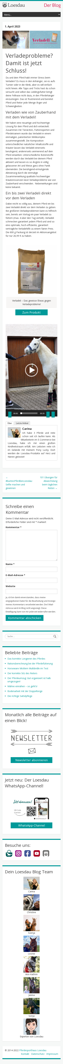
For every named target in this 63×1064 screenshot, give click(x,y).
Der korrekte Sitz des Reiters (22, 673)
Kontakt (25, 1053)
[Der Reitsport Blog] (31, 4)
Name (10, 564)
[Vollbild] (53, 414)
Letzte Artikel (22, 423)
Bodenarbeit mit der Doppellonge (24, 691)
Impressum (52, 1053)
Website (10, 586)
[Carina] (14, 432)
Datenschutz (37, 1053)
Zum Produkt (31, 312)
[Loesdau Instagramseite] (18, 856)
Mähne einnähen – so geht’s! (22, 686)
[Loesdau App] (46, 856)
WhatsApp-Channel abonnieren (31, 825)
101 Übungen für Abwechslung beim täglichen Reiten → (48, 483)
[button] (31, 370)
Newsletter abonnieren (31, 760)
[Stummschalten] (48, 414)
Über (9, 423)
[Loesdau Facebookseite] (27, 856)
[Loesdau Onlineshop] (9, 856)
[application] (31, 370)
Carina (27, 429)
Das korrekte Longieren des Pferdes (26, 658)
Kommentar (13, 527)
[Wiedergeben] (9, 414)
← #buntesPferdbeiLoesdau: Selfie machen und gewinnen (19, 483)
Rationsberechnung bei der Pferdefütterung (30, 663)
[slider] (28, 413)
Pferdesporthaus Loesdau (32, 1050)
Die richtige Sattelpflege (19, 696)
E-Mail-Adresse (15, 575)
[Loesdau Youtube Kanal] (36, 856)
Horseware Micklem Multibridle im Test (27, 668)
